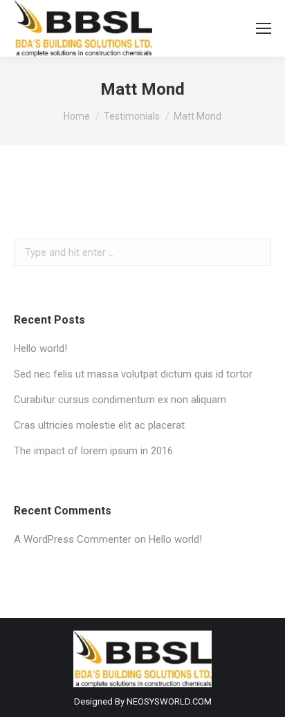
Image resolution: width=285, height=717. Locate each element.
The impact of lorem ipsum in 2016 (93, 451)
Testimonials (132, 116)
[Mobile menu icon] (263, 28)
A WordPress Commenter (72, 539)
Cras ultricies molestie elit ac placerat (99, 425)
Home (77, 116)
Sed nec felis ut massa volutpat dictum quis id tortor (133, 374)
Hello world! (40, 348)
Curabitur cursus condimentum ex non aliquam (120, 399)
